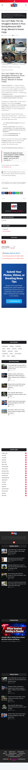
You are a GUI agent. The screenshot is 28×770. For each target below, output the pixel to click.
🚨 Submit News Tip (14, 301)
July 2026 (14, 455)
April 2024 (14, 495)
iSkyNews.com (7, 167)
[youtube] (14, 1)
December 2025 (14, 471)
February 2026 (14, 466)
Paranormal (10, 351)
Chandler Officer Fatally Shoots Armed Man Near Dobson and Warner (13, 638)
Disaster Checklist (13, 753)
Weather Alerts (12, 751)
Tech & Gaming (18, 353)
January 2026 (14, 468)
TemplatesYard (14, 759)
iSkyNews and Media (7, 35)
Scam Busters (5, 353)
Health (3, 348)
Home (4, 14)
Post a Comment (6, 231)
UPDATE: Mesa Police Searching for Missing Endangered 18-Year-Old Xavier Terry (17, 403)
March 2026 (14, 464)
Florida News (18, 346)
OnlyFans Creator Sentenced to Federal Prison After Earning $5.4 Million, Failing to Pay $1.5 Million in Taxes (17, 376)
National (4, 351)
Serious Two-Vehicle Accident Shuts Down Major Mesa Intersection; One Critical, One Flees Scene (17, 584)
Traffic (3, 356)
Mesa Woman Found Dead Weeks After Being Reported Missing (16, 559)
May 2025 (14, 486)
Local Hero (14, 348)
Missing (20, 348)
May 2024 (14, 493)
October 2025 (14, 475)
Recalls (16, 351)
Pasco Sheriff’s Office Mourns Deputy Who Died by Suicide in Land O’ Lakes (17, 394)
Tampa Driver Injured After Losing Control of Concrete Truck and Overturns (16, 385)
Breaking (11, 346)
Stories (11, 353)
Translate (12, 248)
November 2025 (14, 473)
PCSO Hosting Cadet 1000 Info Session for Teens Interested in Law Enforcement (17, 575)
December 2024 (14, 488)
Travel (8, 356)
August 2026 (14, 453)
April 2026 (14, 462)
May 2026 (14, 459)
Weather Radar (21, 751)
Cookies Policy (22, 753)
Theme (14, 760)
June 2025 (14, 484)
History (8, 348)
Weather (13, 356)
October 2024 (14, 491)
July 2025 (14, 482)
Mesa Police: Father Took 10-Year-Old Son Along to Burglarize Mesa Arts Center (16, 411)
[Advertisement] (14, 324)
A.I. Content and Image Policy (14, 756)
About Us (5, 753)
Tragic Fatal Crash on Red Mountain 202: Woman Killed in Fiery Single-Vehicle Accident (17, 551)
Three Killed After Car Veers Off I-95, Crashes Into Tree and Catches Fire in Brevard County (17, 367)
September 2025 (14, 477)
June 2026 (14, 457)
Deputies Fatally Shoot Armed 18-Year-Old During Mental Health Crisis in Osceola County (17, 566)
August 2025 (14, 479)
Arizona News (8, 14)
